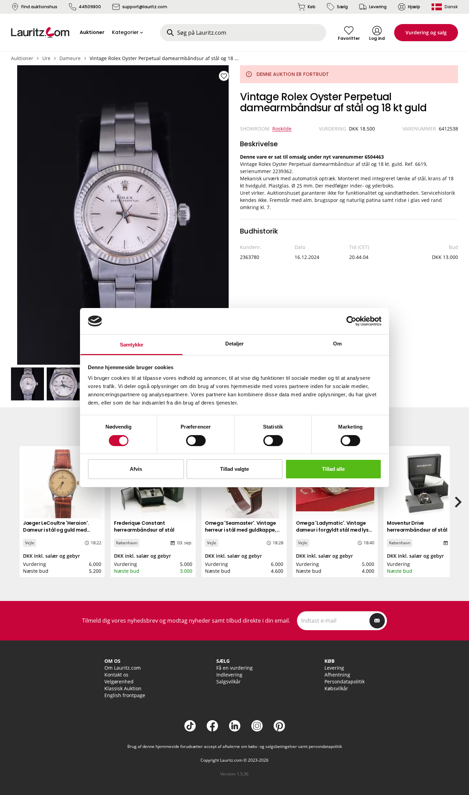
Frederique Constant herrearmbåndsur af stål (144, 526)
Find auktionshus (39, 7)
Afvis (136, 469)
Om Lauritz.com (122, 668)
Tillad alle (333, 469)
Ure (46, 58)
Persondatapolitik (344, 681)
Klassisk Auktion (122, 688)
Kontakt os (116, 674)
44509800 (90, 7)
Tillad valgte (234, 469)
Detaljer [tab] (234, 344)
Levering (378, 7)
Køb (312, 7)
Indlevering (229, 674)
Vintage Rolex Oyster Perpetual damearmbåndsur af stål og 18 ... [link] (164, 58)
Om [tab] (337, 344)
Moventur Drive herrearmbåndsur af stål (417, 526)
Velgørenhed (119, 681)
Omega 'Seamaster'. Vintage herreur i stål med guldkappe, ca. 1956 (240, 530)
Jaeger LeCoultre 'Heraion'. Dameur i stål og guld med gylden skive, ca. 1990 (56, 530)
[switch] (196, 440)
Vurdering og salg (426, 32)
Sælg (342, 7)
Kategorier (125, 32)
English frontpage (124, 695)
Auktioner (22, 58)
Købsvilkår (336, 688)
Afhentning (337, 674)
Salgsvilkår (228, 681)
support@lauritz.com (144, 7)
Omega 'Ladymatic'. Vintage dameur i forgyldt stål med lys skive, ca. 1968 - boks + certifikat (335, 530)
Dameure (70, 58)
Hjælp (414, 7)
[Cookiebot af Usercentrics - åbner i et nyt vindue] (351, 321)
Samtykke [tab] (132, 345)
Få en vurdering (234, 668)
